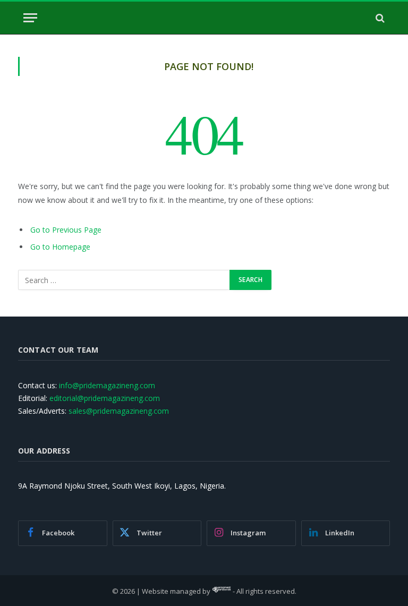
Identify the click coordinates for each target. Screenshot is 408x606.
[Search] (379, 18)
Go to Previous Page (65, 230)
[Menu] (30, 18)
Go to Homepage (60, 247)
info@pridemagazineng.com (107, 385)
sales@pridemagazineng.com (119, 411)
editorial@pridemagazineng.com (104, 398)
